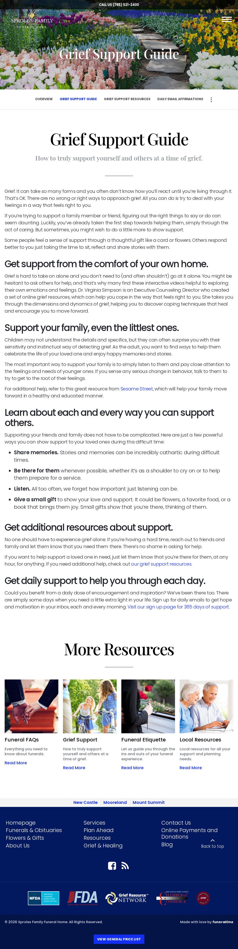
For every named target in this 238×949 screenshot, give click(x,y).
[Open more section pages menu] (211, 99)
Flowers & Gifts (25, 838)
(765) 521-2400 (126, 4)
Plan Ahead (98, 830)
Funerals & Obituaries (34, 830)
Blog (167, 844)
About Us (18, 845)
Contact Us (176, 822)
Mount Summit (149, 802)
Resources (97, 838)
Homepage (21, 822)
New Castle (85, 802)
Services (94, 822)
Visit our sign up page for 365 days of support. (179, 607)
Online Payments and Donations (189, 833)
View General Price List (119, 939)
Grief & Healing (103, 845)
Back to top (212, 846)
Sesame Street (137, 389)
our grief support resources (161, 564)
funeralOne (222, 922)
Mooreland (115, 802)
